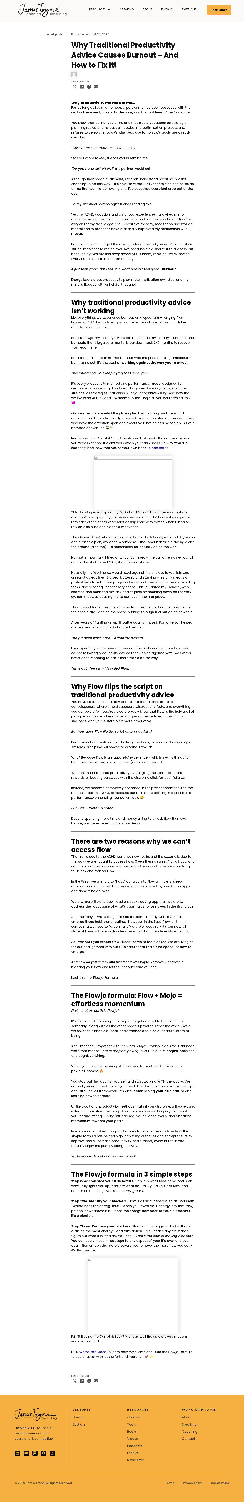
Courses (134, 1417)
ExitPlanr (79, 1424)
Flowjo (78, 1417)
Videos (132, 1439)
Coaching (189, 1432)
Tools (131, 1424)
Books (132, 1432)
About (186, 1417)
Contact (188, 1439)
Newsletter (135, 1460)
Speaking (189, 1424)
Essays (132, 1453)
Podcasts (134, 1446)
